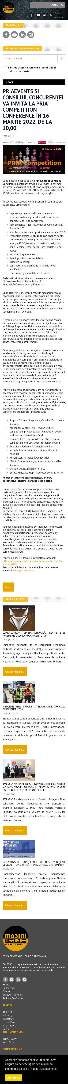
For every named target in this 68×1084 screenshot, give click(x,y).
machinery (8, 1018)
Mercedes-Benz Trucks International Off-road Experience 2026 (34, 708)
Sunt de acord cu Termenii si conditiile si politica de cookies (32, 69)
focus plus (9, 1022)
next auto (8, 1042)
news (6, 1029)
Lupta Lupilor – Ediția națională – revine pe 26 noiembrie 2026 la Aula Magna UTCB (34, 634)
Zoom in (7, 1011)
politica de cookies (13, 998)
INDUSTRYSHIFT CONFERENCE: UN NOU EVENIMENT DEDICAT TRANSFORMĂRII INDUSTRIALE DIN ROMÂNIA (34, 863)
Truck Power (10, 1039)
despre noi (9, 988)
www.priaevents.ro (23, 570)
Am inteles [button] (13, 1077)
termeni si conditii (13, 995)
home (6, 984)
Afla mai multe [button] (48, 1068)
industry (7, 1015)
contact (7, 991)
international (10, 1025)
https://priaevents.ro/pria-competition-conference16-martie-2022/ (33, 562)
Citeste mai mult (14, 671)
